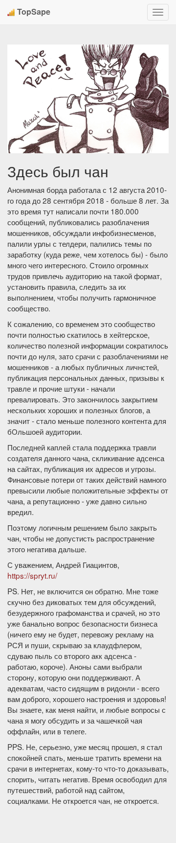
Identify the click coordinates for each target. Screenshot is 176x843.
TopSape (33, 11)
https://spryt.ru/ (32, 575)
